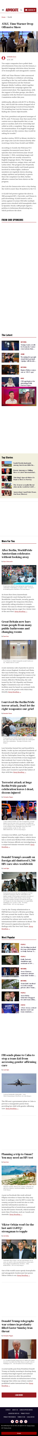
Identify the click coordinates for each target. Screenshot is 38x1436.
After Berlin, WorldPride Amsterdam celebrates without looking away (17, 553)
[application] (19, 396)
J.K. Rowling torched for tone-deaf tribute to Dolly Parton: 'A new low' (28, 950)
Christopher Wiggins (8, 797)
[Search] (21, 10)
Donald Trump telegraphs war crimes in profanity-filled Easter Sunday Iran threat (18, 1326)
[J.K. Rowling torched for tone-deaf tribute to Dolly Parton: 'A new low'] (10, 948)
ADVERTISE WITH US (13, 1413)
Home (4, 17)
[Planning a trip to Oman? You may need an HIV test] (19, 1175)
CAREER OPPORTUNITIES (26, 1410)
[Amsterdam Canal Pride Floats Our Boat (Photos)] (7, 493)
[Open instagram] (25, 1421)
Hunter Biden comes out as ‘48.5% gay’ (28, 371)
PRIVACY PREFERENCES (10, 1417)
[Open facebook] (12, 1421)
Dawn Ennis (6, 636)
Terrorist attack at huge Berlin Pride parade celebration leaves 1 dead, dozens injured (18, 787)
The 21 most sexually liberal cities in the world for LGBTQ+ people (24, 487)
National (24, 342)
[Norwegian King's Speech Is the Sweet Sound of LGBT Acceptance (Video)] (7, 478)
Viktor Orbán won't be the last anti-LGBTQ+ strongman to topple (18, 1228)
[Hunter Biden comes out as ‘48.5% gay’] (10, 370)
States (23, 1005)
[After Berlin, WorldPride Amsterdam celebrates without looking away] (19, 575)
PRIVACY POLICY (25, 1413)
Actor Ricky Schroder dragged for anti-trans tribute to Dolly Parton (28, 998)
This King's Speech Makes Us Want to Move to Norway (24, 478)
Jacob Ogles (6, 868)
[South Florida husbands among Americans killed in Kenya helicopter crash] (7, 464)
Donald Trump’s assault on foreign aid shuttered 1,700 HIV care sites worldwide (18, 860)
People (23, 944)
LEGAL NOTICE (30, 1417)
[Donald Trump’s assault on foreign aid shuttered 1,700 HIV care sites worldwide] (19, 882)
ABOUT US (15, 1410)
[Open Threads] (21, 1421)
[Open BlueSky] (16, 1421)
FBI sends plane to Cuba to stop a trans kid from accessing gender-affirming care (19, 1060)
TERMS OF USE (21, 1417)
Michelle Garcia (12, 56)
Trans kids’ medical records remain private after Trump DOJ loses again (28, 986)
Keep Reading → (21, 611)
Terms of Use (7, 1428)
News (22, 378)
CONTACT (8, 1410)
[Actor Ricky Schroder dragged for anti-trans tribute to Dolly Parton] (10, 996)
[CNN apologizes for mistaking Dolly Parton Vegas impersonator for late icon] (10, 382)
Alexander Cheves (7, 713)
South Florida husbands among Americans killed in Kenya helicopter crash (23, 465)
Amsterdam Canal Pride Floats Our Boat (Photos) (24, 493)
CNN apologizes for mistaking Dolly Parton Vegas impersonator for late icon (28, 385)
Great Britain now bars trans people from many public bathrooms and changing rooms (17, 627)
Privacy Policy (31, 1425)
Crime (23, 354)
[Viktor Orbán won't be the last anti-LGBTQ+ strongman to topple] (19, 1249)
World (10, 17)
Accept (19, 1433)
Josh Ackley (6, 1236)
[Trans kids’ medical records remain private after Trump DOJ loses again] (10, 984)
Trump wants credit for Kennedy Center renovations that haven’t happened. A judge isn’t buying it (28, 349)
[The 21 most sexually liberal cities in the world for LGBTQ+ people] (7, 486)
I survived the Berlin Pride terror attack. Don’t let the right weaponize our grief (18, 705)
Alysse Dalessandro (8, 561)
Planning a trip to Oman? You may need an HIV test (17, 1155)
